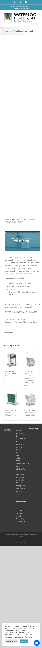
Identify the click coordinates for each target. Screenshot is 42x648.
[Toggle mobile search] (33, 23)
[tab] (8, 332)
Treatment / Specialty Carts (25, 322)
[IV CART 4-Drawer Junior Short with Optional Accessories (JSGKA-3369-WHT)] (30, 359)
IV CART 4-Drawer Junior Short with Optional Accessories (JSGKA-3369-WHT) (29, 378)
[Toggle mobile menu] (37, 23)
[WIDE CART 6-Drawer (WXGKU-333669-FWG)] (11, 399)
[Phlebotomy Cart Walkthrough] (22, 232)
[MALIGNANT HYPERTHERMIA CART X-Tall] (11, 359)
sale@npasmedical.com (21, 8)
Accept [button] (23, 641)
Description (8, 333)
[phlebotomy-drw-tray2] (21, 124)
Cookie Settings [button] (11, 641)
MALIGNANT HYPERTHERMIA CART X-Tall (11, 373)
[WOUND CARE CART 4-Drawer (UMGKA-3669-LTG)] (30, 399)
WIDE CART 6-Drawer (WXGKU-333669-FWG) (11, 412)
